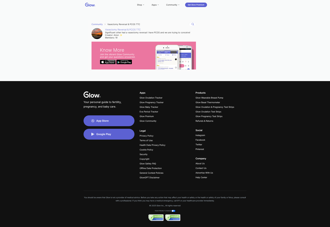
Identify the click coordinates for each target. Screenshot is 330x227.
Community (97, 24)
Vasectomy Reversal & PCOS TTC (123, 24)
